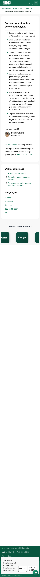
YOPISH (22, 569)
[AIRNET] (7, 3)
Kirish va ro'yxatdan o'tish (31, 3)
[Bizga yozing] (35, 572)
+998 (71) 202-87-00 (24, 154)
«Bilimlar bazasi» (11, 145)
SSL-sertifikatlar (11, 209)
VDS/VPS (9, 201)
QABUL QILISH (32, 568)
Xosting (8, 197)
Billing (7, 213)
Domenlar (9, 205)
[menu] (36, 3)
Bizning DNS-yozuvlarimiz (17, 173)
